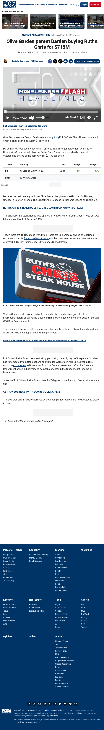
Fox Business (9, 4)
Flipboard (50, 704)
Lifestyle (8, 599)
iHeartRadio (75, 704)
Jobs (57, 644)
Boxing (84, 617)
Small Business (35, 561)
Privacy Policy (61, 651)
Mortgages (8, 555)
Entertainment (9, 604)
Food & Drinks (9, 621)
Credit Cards (8, 561)
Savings (6, 568)
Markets (52, 5)
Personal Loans (9, 564)
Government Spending (38, 555)
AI (56, 624)
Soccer (84, 621)
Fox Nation (59, 680)
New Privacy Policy (35, 710)
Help (70, 710)
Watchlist (63, 5)
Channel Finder (61, 641)
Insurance (7, 571)
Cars (5, 614)
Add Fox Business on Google (88, 61)
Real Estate (35, 599)
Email (71, 61)
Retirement (8, 577)
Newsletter (65, 704)
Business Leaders (62, 577)
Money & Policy (35, 558)
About (58, 636)
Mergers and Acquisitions (36, 35)
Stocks (58, 555)
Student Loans (9, 558)
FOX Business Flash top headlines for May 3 (25, 126)
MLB (83, 611)
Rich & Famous (9, 608)
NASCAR (85, 614)
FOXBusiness (37, 61)
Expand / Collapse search (77, 5)
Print (65, 61)
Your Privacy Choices (57, 710)
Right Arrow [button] (99, 21)
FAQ (57, 654)
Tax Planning (8, 581)
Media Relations (62, 657)
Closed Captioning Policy (85, 710)
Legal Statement (52, 716)
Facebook (50, 61)
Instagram (39, 704)
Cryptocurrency (61, 561)
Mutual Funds (61, 590)
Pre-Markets (60, 587)
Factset (83, 713)
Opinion (7, 636)
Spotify (70, 704)
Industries (59, 581)
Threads (60, 61)
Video (32, 636)
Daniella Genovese (20, 61)
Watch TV (95, 5)
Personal (33, 604)
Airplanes (7, 617)
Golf (83, 624)
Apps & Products (62, 687)
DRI (6, 171)
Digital (58, 604)
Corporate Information (64, 661)
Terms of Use (61, 648)
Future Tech (60, 621)
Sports (85, 599)
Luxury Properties (36, 611)
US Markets (60, 558)
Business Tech (61, 614)
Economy (41, 5)
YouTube (45, 704)
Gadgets (58, 611)
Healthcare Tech (62, 617)
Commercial (34, 608)
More (72, 5)
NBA (83, 608)
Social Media (60, 608)
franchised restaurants (36, 238)
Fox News (59, 677)
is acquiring (52, 137)
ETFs (57, 574)
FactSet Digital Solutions (35, 716)
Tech (58, 599)
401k (5, 574)
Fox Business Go (62, 683)
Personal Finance (26, 5)
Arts (5, 624)
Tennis (84, 627)
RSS (60, 704)
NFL (82, 604)
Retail (57, 584)
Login (84, 5)
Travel (6, 611)
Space (58, 627)
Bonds (58, 571)
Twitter (55, 61)
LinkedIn (55, 704)
